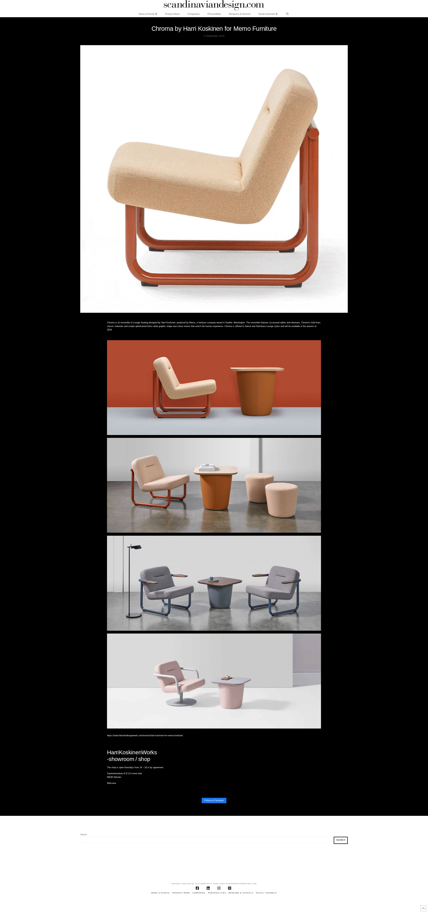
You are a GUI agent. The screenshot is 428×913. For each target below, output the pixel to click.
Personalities (217, 893)
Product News (181, 893)
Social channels (266, 893)
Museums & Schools (241, 893)
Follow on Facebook (214, 800)
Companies (198, 893)
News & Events (160, 893)
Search (83, 834)
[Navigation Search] (287, 13)
